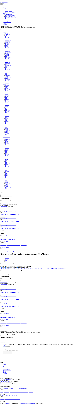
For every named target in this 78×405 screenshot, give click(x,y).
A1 (1, 268)
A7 (26, 268)
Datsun (7, 44)
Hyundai (8, 52)
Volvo (7, 83)
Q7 (37, 268)
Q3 (32, 268)
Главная (7, 256)
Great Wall (7, 49)
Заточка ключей (8, 14)
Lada (7, 56)
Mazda (7, 62)
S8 (62, 268)
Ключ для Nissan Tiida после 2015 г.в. (10, 399)
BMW (7, 37)
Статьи (4, 371)
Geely (6, 48)
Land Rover (8, 57)
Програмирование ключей (10, 17)
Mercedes (8, 63)
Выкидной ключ (3, 206)
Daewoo (7, 43)
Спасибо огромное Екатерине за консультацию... (13, 245)
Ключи (6, 8)
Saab (6, 73)
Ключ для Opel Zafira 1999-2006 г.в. (9, 214)
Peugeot (7, 68)
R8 (39, 268)
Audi (7, 35)
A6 (18, 268)
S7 (60, 268)
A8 (29, 268)
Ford (7, 47)
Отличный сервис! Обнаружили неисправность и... (14, 251)
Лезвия (6, 9)
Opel (7, 67)
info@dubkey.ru (6, 347)
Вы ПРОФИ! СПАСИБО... (7, 239)
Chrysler (7, 41)
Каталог (4, 7)
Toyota (7, 80)
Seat (6, 74)
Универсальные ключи (10, 12)
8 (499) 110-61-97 (3, 2)
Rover (6, 72)
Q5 (34, 268)
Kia (7, 55)
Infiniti (7, 53)
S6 (57, 268)
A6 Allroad (22, 268)
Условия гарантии (6, 20)
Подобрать (29, 266)
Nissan (7, 66)
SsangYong (8, 77)
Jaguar (7, 54)
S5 (55, 268)
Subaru (6, 78)
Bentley (6, 36)
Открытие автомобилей (10, 16)
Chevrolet (8, 40)
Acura (7, 33)
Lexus (7, 58)
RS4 (42, 268)
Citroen (7, 42)
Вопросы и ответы (7, 367)
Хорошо (38, 332)
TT (64, 268)
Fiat (6, 46)
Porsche (7, 69)
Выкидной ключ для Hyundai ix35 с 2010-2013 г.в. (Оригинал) (16, 392)
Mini (6, 64)
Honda (7, 51)
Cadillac (7, 38)
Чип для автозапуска (9, 19)
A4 (7, 268)
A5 (15, 268)
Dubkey (7, 403)
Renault (7, 70)
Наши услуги (5, 13)
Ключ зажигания (22, 403)
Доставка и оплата (7, 22)
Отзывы (4, 23)
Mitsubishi (8, 65)
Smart (6, 76)
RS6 (45, 268)
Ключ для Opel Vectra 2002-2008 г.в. (9, 228)
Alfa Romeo (7, 34)
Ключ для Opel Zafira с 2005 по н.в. (9, 221)
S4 (53, 268)
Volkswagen (8, 81)
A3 (4, 268)
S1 (48, 268)
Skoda (7, 75)
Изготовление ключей (10, 15)
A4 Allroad (11, 268)
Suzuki (7, 79)
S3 (5, 261)
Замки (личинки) (8, 11)
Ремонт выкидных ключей (10, 18)
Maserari (7, 60)
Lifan (6, 59)
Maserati (7, 113)
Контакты (5, 24)
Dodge (7, 45)
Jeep (6, 107)
